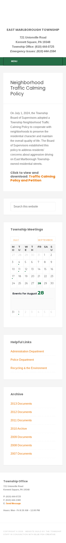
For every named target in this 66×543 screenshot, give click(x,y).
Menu (14, 61)
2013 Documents (21, 403)
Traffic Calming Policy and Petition (32, 178)
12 (26, 269)
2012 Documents (21, 411)
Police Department (22, 359)
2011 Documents (21, 420)
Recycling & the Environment (29, 368)
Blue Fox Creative (45, 534)
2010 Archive (19, 428)
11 (19, 269)
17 (13, 276)
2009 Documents (21, 436)
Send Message (13, 503)
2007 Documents (21, 453)
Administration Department (27, 351)
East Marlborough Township (33, 16)
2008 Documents (21, 445)
